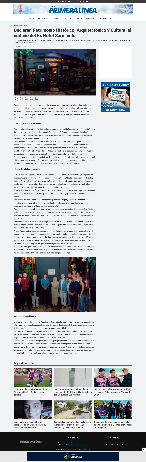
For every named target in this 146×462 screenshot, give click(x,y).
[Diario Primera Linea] (73, 9)
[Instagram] (80, 1)
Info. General (43, 18)
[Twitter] (83, 1)
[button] (123, 18)
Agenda (79, 18)
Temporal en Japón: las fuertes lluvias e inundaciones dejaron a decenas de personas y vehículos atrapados (72, 425)
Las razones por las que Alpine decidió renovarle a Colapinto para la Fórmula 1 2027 (112, 392)
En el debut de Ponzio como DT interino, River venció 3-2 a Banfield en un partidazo (32, 392)
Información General (22, 25)
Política (31, 18)
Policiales (56, 18)
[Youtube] (87, 1)
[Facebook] (77, 1)
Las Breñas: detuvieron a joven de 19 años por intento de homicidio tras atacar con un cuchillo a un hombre (73, 392)
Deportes (68, 18)
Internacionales (105, 18)
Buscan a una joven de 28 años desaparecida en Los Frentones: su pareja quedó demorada (30, 425)
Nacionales (90, 18)
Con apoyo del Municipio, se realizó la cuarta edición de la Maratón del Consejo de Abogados (113, 425)
